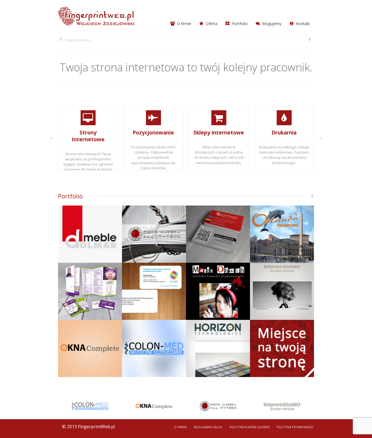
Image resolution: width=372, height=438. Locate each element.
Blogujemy (271, 23)
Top (312, 196)
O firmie (183, 23)
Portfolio (239, 23)
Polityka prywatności (295, 427)
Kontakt (302, 23)
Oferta (211, 23)
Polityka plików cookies (249, 427)
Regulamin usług (208, 427)
